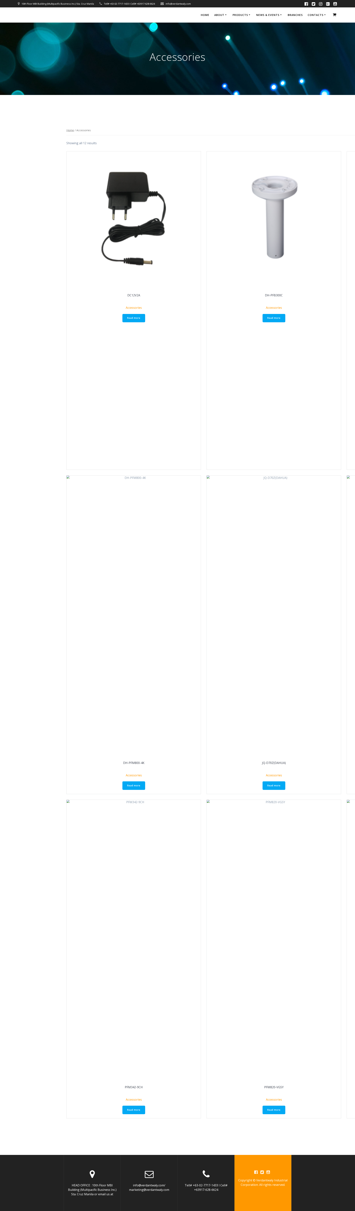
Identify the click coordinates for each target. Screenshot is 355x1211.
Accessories (134, 308)
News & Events (267, 15)
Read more (133, 318)
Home (205, 15)
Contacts (315, 15)
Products (240, 15)
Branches (295, 15)
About (219, 15)
